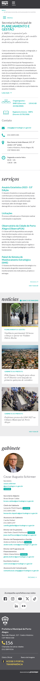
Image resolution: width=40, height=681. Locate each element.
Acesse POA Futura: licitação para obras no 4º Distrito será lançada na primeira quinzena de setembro (20, 364)
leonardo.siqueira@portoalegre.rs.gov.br (21, 513)
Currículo (7, 489)
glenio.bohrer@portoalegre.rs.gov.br (19, 557)
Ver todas (33, 431)
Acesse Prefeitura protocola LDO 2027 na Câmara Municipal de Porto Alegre (20, 406)
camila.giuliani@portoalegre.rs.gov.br (19, 525)
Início (4, 10)
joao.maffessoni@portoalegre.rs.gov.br (20, 535)
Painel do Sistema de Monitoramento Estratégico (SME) (16, 259)
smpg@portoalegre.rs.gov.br (19, 128)
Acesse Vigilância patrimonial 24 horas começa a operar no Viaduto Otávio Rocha (20, 322)
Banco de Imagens (28, 657)
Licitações (7, 213)
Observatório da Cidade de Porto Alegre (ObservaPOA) (19, 227)
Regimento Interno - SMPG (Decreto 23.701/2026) (23, 113)
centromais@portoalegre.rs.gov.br (18, 564)
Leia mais (5, 93)
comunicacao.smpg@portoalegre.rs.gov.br (21, 570)
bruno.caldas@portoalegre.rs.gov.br (19, 501)
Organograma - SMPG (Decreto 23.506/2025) (19, 103)
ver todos (33, 286)
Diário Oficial (7, 657)
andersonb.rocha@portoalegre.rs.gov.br (20, 544)
